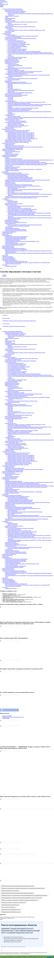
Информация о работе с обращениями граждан (13, 717)
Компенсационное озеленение (12, 62)
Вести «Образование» (13, 188)
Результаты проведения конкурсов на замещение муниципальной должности (25, 105)
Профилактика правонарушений (10, 155)
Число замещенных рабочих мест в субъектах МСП (19, 208)
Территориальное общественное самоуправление (14, 248)
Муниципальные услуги (10, 63)
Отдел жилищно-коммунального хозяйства (17, 46)
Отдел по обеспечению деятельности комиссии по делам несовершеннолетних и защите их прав (29, 52)
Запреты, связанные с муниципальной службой (18, 110)
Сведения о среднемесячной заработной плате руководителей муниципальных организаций (26, 164)
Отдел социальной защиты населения (16, 45)
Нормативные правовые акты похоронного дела (16, 261)
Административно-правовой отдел (16, 40)
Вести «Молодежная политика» (15, 190)
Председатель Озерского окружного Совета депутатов (17, 130)
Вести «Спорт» (11, 191)
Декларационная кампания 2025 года (13, 158)
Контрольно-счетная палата (9, 143)
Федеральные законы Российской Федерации (18, 176)
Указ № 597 (10, 99)
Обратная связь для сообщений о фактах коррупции (17, 142)
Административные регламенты (15, 65)
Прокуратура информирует (9, 257)
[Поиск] (13, 268)
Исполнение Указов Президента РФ (13, 96)
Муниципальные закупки (13, 79)
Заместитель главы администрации (13, 37)
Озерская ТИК (8, 27)
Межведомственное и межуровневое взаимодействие (20, 67)
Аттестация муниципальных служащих (14, 118)
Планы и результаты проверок (12, 154)
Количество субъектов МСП (14, 207)
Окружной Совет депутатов (9, 129)
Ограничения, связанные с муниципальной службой (20, 109)
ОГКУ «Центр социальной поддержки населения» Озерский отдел (20, 26)
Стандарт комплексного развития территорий (15, 237)
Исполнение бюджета (13, 201)
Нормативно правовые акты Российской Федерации (17, 174)
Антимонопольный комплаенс (12, 228)
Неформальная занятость (10, 220)
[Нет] (52, 957)
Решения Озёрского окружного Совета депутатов (16, 131)
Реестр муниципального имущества (13, 93)
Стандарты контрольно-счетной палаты (14, 148)
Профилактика (8, 152)
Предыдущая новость (6, 318)
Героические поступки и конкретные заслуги (18, 125)
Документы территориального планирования (15, 243)
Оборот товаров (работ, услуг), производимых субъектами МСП (22, 209)
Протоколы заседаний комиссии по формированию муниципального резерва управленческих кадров (31, 117)
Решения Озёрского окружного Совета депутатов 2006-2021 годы (22, 138)
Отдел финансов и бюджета (14, 47)
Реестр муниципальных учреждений (16, 12)
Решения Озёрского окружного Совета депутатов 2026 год (21, 132)
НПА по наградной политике (14, 123)
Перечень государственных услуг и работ (17, 24)
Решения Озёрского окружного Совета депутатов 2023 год (21, 136)
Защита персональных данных (12, 119)
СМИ (6, 17)
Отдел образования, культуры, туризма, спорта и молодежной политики (24, 51)
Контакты (5, 264)
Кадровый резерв (9, 115)
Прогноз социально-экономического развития (15, 229)
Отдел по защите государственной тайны (17, 57)
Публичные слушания (10, 18)
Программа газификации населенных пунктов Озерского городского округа (25, 71)
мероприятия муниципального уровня (16, 187)
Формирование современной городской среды (15, 238)
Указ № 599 (10, 98)
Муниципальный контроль (9, 150)
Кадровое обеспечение (10, 100)
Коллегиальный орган (8, 233)
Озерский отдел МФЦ (10, 20)
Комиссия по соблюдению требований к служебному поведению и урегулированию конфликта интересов (29, 159)
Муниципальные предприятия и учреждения (15, 11)
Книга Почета (8, 32)
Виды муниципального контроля (12, 151)
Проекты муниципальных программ (16, 70)
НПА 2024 (10, 85)
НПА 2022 (10, 87)
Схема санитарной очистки (11, 242)
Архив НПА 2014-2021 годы (14, 89)
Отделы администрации (10, 39)
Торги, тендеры (8, 77)
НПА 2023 (10, 86)
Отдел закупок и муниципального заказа (17, 41)
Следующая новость (6, 323)
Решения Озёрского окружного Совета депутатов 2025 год (21, 133)
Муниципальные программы (11, 69)
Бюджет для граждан (12, 202)
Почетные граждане (9, 31)
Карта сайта (5, 255)
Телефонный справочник (11, 266)
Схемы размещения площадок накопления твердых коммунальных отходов (22, 241)
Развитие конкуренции (10, 223)
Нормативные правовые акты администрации (15, 82)
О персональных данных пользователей (17, 121)
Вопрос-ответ (6, 234)
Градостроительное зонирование (12, 240)
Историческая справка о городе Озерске (14, 10)
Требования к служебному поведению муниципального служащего (23, 108)
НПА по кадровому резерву (14, 116)
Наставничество (11, 113)
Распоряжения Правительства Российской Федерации (20, 178)
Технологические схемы (13, 64)
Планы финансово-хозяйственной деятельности (16, 222)
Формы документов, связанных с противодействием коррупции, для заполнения (23, 169)
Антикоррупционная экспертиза (12, 167)
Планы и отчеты (9, 165)
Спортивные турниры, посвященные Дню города (14, 326)
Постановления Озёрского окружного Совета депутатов (18, 139)
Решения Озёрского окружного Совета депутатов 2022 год (21, 137)
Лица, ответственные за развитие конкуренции (18, 225)
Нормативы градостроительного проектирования (16, 236)
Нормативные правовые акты (9, 231)
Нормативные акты (9, 144)
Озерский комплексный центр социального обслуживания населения (21, 21)
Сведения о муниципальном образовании (12, 8)
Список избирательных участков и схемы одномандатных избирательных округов (26, 30)
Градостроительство (7, 235)
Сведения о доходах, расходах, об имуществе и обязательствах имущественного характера (25, 162)
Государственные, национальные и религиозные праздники (18, 184)
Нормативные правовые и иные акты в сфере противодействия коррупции (22, 161)
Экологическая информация (9, 259)
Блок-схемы (10, 25)
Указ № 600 (10, 97)
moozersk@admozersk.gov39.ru (10, 919)
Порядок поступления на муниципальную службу (19, 103)
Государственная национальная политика (12, 172)
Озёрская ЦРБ (8, 19)
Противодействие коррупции (9, 156)
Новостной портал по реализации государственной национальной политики (22, 185)
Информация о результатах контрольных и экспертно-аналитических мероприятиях (24, 146)
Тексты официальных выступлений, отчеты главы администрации (23, 36)
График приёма (6, 718)
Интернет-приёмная (7, 715)
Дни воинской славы (10, 182)
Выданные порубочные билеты (12, 60)
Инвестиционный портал (8, 246)
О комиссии (10, 28)
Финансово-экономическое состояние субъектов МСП (20, 210)
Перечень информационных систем (13, 126)
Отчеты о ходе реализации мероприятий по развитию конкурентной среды (25, 224)
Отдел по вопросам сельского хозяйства (17, 50)
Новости (10, 23)
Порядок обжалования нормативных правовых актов (20, 92)
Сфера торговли (9, 227)
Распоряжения (8, 80)
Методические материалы (11, 168)
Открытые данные (9, 128)
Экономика (5, 198)
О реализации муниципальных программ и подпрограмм (21, 205)
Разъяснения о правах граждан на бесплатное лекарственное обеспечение (19, 320)
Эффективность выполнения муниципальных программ (20, 72)
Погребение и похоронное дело (10, 260)
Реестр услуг (11, 66)
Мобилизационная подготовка (15, 58)
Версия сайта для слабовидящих (10, 709)
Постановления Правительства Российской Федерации (20, 177)
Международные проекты (8, 247)
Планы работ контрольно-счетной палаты (14, 145)
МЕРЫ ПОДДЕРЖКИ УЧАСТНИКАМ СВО (13, 149)
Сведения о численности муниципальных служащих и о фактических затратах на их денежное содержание (29, 163)
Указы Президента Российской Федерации (17, 175)
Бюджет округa (8, 200)
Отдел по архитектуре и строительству (16, 43)
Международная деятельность (12, 221)
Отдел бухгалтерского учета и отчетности (17, 49)
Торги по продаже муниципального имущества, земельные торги (22, 78)
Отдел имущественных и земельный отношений (19, 44)
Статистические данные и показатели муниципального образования (20, 38)
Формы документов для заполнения (16, 124)
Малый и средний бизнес (11, 204)
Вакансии (10, 106)
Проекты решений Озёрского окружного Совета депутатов (18, 141)
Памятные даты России (10, 183)
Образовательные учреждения (12, 16)
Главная (4, 274)
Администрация (6, 33)
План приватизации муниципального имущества (16, 95)
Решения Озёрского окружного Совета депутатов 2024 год (21, 135)
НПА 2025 (10, 84)
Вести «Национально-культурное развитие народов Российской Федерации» (25, 189)
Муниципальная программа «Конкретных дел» (15, 73)
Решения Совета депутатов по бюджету (14, 203)
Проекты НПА (11, 91)
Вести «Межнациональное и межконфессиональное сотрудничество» (23, 192)
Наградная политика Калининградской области (16, 122)
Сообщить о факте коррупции (12, 170)
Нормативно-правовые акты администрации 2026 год (20, 83)
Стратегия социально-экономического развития (16, 230)
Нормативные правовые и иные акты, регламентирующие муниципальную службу (26, 102)
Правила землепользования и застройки (14, 244)
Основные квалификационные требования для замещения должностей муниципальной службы (29, 104)
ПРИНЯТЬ (49, 957)
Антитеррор (5, 171)
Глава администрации (10, 34)
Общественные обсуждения (11, 59)
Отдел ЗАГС (11, 56)
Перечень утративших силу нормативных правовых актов (21, 90)
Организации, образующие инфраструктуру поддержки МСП (22, 211)
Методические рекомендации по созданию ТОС (16, 249)
